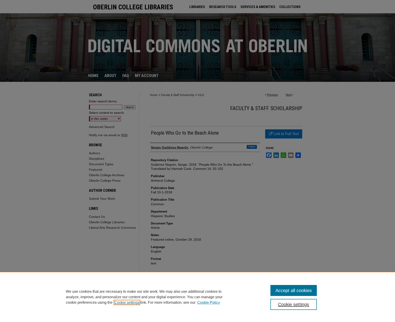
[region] (197, 297)
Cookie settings (126, 302)
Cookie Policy (208, 302)
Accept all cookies (293, 290)
